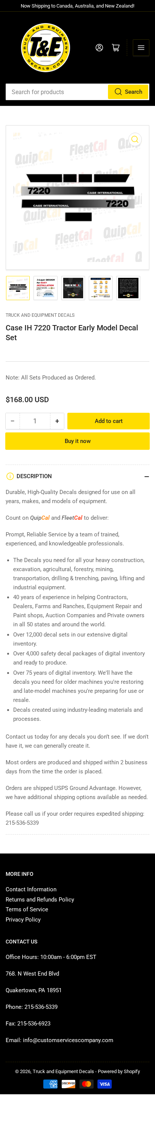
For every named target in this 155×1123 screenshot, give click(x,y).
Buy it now (78, 441)
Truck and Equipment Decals (40, 315)
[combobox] (77, 92)
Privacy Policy (23, 919)
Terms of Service (27, 909)
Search (133, 91)
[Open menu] (141, 47)
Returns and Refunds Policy (40, 899)
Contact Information (31, 889)
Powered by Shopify (119, 1071)
